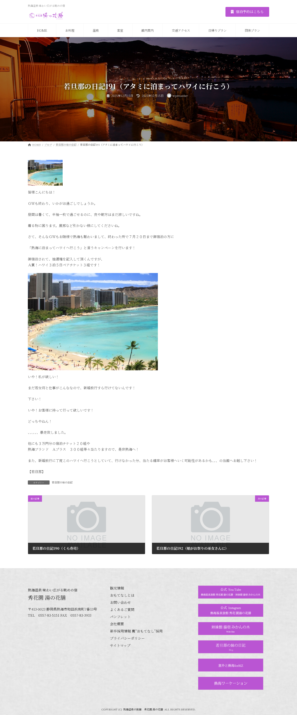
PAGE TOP (286, 689)
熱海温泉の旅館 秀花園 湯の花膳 (143, 709)
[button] (247, 12)
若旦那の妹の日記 (62, 482)
